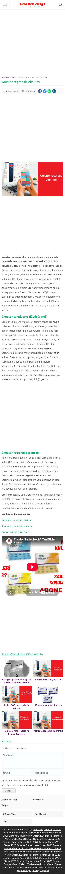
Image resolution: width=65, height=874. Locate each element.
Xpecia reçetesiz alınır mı (48, 705)
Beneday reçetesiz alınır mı (16, 520)
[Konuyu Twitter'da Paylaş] (45, 91)
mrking (36, 870)
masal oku (38, 829)
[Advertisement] (32, 43)
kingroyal (44, 870)
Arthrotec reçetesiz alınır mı (48, 730)
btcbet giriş (26, 870)
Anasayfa (5, 77)
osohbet (48, 829)
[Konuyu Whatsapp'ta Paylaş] (49, 91)
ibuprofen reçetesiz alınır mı (17, 526)
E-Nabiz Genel (17, 77)
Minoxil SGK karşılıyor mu (48, 679)
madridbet (49, 867)
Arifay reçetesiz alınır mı (15, 532)
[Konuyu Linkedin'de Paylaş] (54, 91)
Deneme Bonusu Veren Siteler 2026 (27, 836)
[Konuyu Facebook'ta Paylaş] (40, 91)
